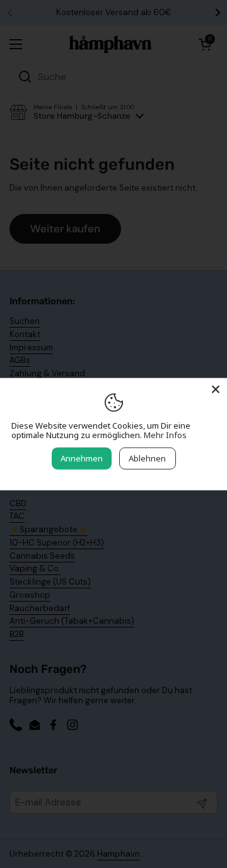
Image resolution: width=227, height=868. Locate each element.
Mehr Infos (165, 435)
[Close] (215, 389)
